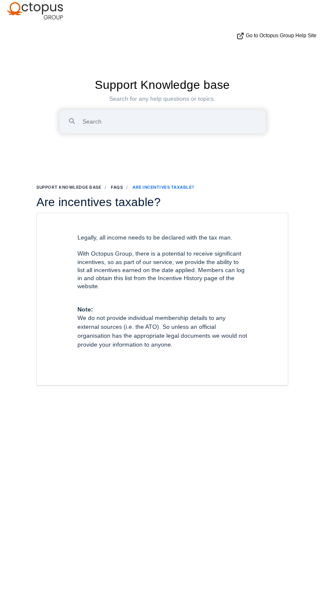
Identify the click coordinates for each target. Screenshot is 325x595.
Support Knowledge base (162, 84)
